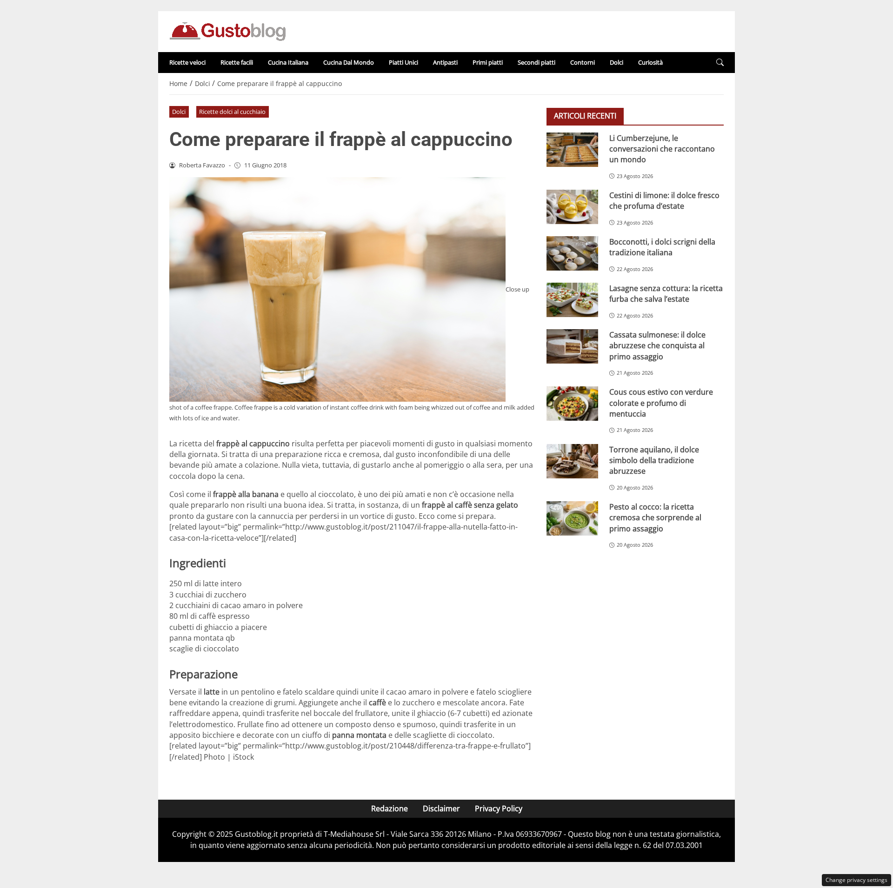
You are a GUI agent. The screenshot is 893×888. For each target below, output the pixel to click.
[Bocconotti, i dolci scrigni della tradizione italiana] (572, 253)
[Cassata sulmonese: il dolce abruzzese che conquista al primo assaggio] (572, 346)
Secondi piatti (536, 62)
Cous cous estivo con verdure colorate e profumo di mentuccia (661, 402)
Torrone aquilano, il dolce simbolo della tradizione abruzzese (654, 460)
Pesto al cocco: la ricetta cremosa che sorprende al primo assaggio (655, 517)
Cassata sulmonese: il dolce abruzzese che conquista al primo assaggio (657, 345)
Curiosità (650, 62)
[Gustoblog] (227, 31)
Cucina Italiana (288, 62)
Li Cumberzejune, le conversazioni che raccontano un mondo (662, 149)
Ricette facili (236, 62)
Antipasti (445, 62)
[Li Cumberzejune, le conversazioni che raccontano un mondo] (572, 150)
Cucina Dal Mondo (348, 62)
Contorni (582, 62)
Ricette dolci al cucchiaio (232, 111)
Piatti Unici (403, 62)
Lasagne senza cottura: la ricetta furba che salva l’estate (666, 293)
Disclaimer (441, 808)
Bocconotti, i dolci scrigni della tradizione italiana (662, 246)
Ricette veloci (187, 62)
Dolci (616, 62)
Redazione (389, 808)
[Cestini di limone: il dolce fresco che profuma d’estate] (572, 207)
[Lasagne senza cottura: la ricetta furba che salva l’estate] (572, 300)
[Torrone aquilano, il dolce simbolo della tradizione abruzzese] (572, 461)
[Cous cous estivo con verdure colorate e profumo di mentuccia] (572, 403)
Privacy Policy (498, 808)
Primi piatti (488, 62)
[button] (720, 62)
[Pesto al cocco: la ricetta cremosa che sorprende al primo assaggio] (572, 518)
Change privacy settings (856, 880)
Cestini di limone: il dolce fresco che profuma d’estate (664, 200)
